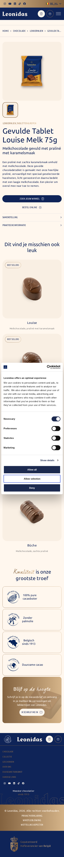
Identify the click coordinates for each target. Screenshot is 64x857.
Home (5, 30)
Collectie (7, 756)
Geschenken (8, 762)
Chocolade (19, 30)
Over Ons (6, 767)
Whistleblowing (32, 820)
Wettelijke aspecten (32, 824)
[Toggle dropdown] (60, 3)
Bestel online (29, 207)
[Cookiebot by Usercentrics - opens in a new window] (46, 367)
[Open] (58, 13)
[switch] (56, 428)
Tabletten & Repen (26, 123)
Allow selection (32, 478)
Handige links (9, 777)
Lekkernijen (36, 30)
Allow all (32, 469)
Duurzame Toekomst (12, 772)
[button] (10, 110)
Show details (47, 460)
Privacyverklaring (32, 815)
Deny (32, 488)
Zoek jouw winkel (30, 198)
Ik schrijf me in (29, 712)
